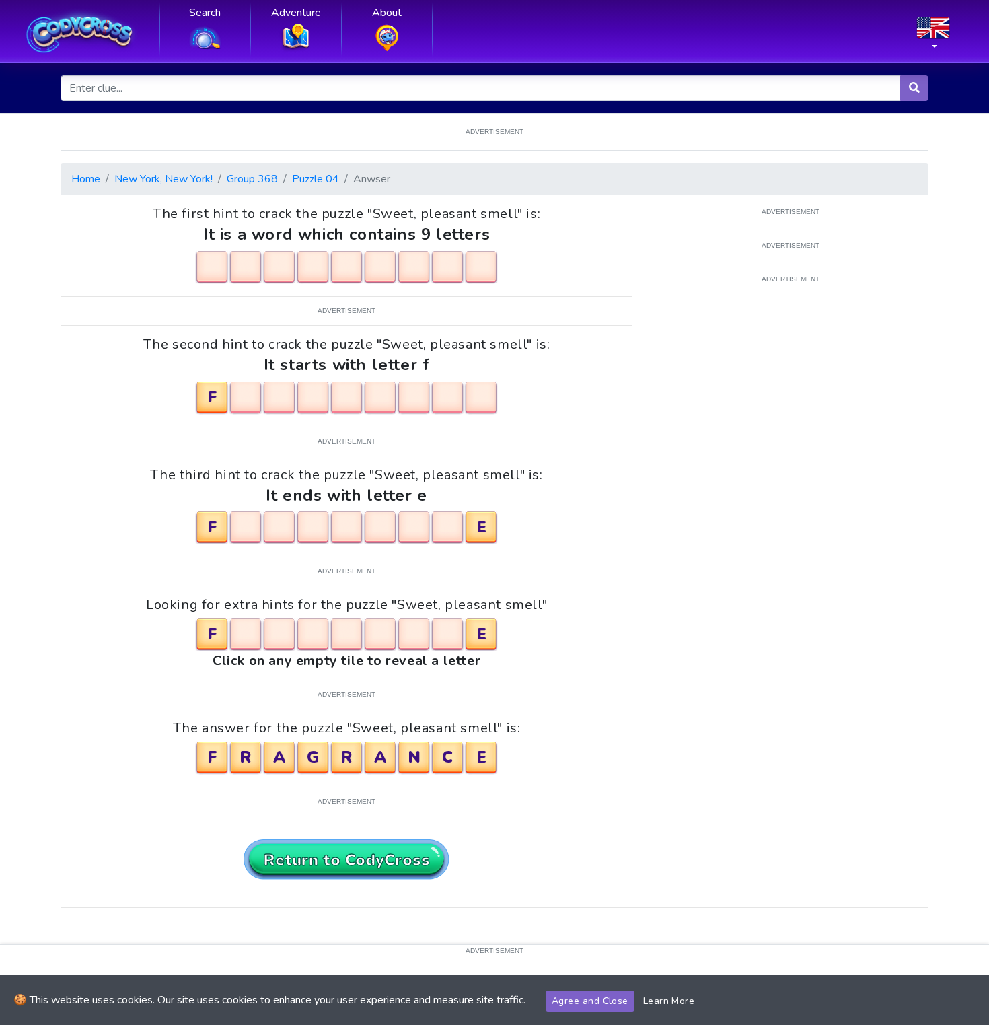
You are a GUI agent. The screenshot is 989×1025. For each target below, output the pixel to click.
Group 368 (252, 179)
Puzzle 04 (315, 179)
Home (85, 179)
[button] (933, 37)
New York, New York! (163, 179)
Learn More (669, 1001)
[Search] (914, 88)
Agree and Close (590, 1001)
